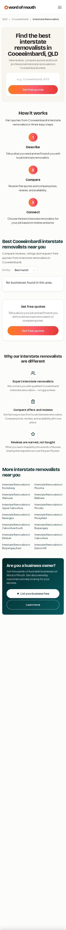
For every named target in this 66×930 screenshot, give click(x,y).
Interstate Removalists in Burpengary (48, 526)
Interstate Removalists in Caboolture (48, 536)
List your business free (35, 593)
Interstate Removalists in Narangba (16, 516)
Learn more (33, 604)
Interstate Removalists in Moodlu (48, 506)
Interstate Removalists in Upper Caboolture (16, 506)
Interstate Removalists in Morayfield (48, 516)
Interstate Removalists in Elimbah (16, 536)
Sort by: (6, 270)
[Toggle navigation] (60, 7)
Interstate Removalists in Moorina (48, 486)
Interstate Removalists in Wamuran (16, 496)
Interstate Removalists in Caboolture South (16, 526)
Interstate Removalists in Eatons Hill (48, 546)
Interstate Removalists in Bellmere (48, 496)
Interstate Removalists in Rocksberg (16, 486)
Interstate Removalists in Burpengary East (16, 546)
